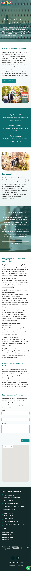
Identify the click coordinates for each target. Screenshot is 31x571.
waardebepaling (9, 304)
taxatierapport (17, 343)
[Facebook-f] (13, 558)
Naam (3, 410)
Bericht (4, 423)
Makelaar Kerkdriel (7, 534)
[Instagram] (18, 558)
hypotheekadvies (19, 298)
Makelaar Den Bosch (7, 532)
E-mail (3, 417)
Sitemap (20, 565)
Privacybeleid (11, 565)
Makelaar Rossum (7, 539)
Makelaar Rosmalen (7, 537)
